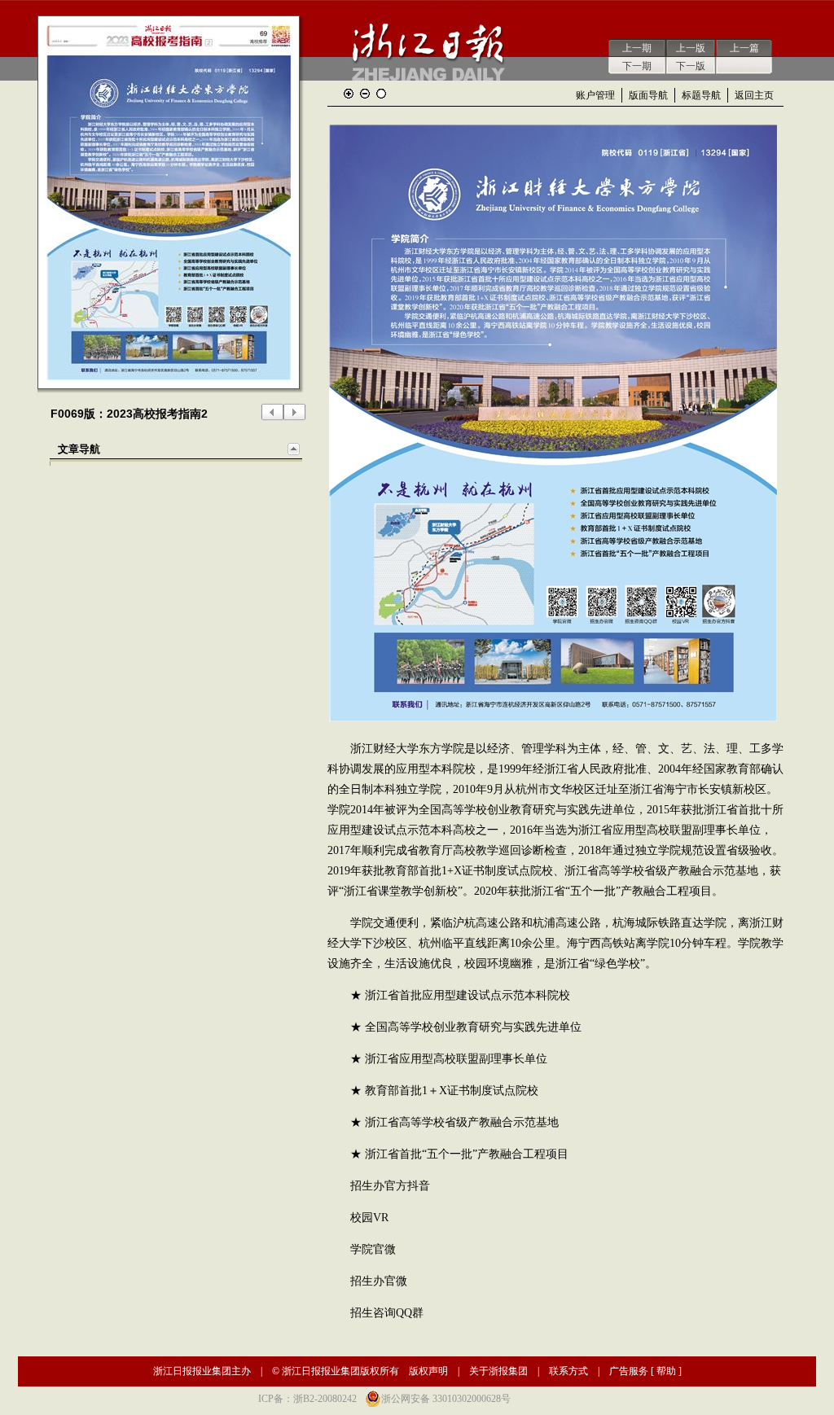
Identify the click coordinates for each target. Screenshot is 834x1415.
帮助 (666, 1371)
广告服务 (628, 1371)
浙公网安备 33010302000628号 (446, 1398)
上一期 (637, 48)
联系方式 (568, 1371)
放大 (348, 94)
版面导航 (648, 95)
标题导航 (701, 95)
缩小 (365, 94)
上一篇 (744, 48)
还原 (381, 94)
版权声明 (428, 1371)
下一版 (690, 66)
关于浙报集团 (498, 1371)
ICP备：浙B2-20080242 (307, 1398)
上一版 (690, 48)
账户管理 (595, 95)
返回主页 (754, 95)
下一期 (637, 66)
